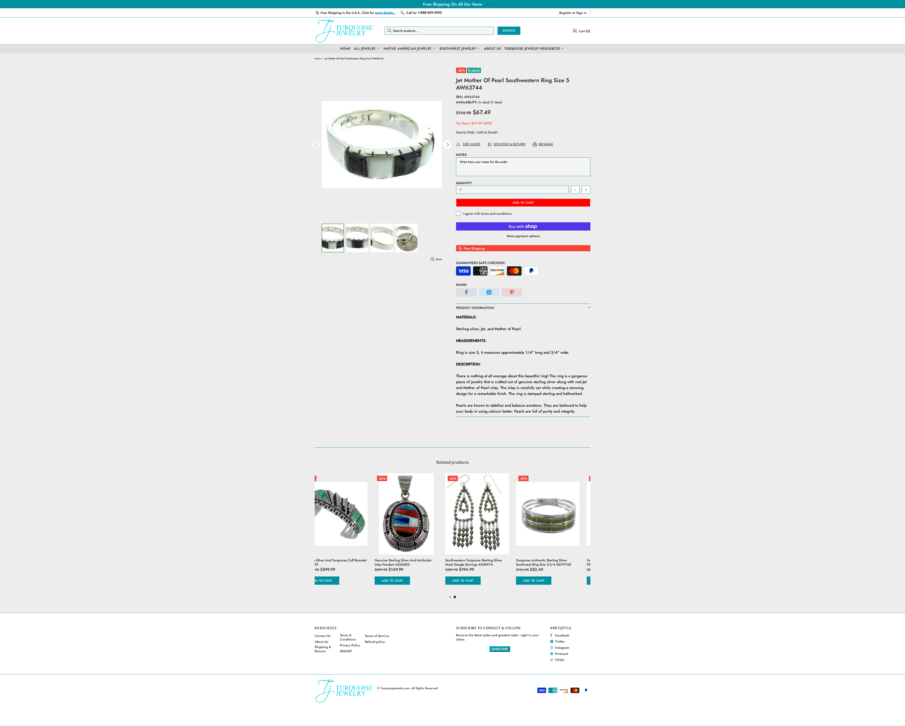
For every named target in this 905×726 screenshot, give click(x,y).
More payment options (523, 236)
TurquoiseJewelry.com (344, 30)
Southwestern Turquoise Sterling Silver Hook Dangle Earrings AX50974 (413, 562)
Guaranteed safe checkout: (481, 263)
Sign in (581, 13)
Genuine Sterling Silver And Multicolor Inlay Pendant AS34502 (343, 562)
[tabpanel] (487, 533)
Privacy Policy (350, 645)
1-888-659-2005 (430, 13)
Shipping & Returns (323, 649)
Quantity (464, 183)
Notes (461, 155)
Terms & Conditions (348, 637)
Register (565, 13)
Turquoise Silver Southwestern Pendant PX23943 (555, 562)
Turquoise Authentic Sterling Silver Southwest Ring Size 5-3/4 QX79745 (483, 562)
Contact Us (322, 636)
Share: (461, 285)
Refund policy (375, 642)
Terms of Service (377, 636)
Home (318, 58)
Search (508, 30)
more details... (385, 13)
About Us (321, 642)
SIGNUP (346, 651)
